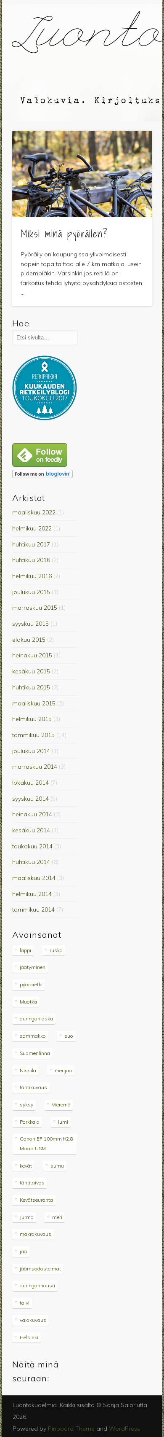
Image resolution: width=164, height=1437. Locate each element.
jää (23, 1251)
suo (68, 1036)
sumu (57, 1166)
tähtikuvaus (33, 1087)
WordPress (124, 1428)
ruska (56, 950)
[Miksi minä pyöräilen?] (82, 174)
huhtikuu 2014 (31, 862)
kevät (26, 1166)
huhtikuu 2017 (31, 544)
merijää (63, 1070)
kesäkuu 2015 (31, 671)
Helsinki (29, 1337)
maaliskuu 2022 (34, 512)
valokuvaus (33, 1320)
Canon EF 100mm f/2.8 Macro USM (46, 1144)
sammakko (33, 1036)
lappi (25, 950)
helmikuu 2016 (32, 576)
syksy (26, 1104)
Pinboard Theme (71, 1428)
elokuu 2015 (28, 639)
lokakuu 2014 (30, 782)
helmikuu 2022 (32, 528)
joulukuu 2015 (31, 592)
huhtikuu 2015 (31, 687)
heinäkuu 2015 (32, 655)
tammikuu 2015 (33, 735)
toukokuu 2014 (32, 846)
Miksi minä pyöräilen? (64, 234)
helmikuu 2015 (32, 719)
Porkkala (30, 1122)
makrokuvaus (35, 1234)
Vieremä (61, 1104)
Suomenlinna (35, 1053)
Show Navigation (131, 75)
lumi (63, 1122)
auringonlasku (36, 1018)
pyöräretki (31, 984)
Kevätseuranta (36, 1200)
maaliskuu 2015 (34, 703)
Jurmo (27, 1217)
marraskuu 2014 (34, 766)
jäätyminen (32, 967)
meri (57, 1217)
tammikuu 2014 (33, 909)
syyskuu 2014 (30, 798)
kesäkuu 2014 (31, 830)
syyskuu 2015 (30, 623)
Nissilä (28, 1070)
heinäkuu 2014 (32, 814)
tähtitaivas (32, 1182)
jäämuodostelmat (40, 1268)
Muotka (28, 1001)
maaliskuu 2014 (34, 878)
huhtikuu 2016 (31, 560)
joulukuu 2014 (31, 751)
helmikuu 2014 (32, 894)
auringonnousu (37, 1285)
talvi (24, 1303)
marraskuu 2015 (34, 607)
